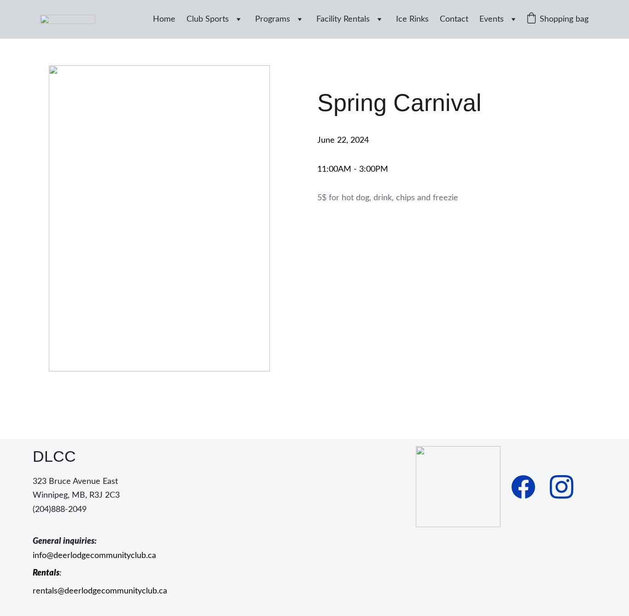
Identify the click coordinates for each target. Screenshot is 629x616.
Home (164, 19)
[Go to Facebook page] (523, 487)
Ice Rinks (412, 19)
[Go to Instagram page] (561, 487)
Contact (454, 19)
